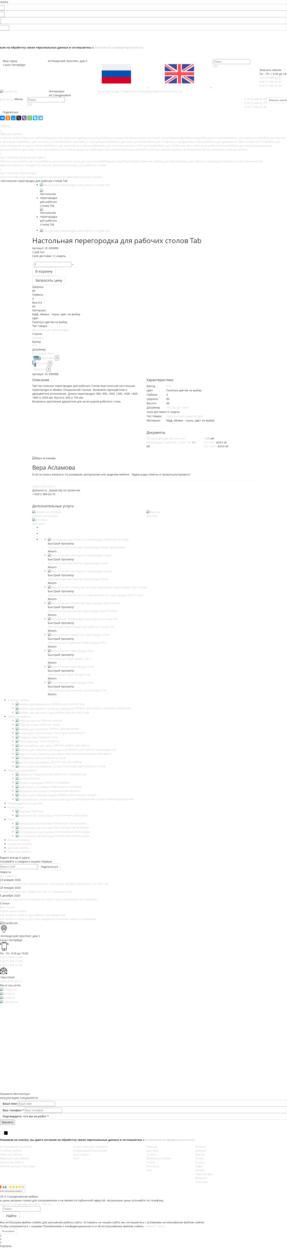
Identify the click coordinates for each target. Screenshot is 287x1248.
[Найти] (215, 66)
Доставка (48, 358)
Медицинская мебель (59, 138)
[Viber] (24, 118)
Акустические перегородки (50, 330)
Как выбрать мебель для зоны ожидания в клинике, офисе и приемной (48, 919)
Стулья (163, 138)
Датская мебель (110, 149)
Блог (149, 1170)
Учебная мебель (11, 138)
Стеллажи (221, 138)
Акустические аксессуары (56, 177)
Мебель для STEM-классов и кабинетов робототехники (191, 145)
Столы (154, 138)
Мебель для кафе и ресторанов (32, 149)
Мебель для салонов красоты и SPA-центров (125, 145)
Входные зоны (113, 161)
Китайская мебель (209, 149)
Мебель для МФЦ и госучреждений (86, 142)
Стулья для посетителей (87, 161)
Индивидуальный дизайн (91, 138)
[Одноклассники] (7, 118)
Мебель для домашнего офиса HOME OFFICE (235, 142)
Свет (127, 138)
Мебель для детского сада (17, 1166)
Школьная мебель (12, 1162)
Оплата (42, 363)
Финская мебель (64, 149)
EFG (34, 345)
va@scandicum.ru (44, 486)
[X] (18, 118)
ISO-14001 (210, 446)
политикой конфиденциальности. (119, 47)
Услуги (150, 1162)
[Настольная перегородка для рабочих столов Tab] (75, 185)
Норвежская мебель (183, 149)
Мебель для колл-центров (127, 142)
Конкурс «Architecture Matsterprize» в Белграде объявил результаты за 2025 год (54, 884)
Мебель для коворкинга (244, 138)
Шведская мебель (87, 149)
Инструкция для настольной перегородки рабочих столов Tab (168, 440)
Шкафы (180, 138)
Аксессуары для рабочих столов (83, 165)
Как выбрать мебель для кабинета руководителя (33, 915)
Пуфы (171, 138)
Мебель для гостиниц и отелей (41, 142)
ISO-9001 (209, 442)
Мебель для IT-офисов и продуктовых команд (175, 142)
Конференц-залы (19, 165)
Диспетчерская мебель (46, 165)
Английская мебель (235, 149)
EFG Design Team (43, 353)
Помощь (152, 1146)
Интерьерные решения (16, 1146)
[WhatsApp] (29, 118)
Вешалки (209, 138)
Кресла (145, 138)
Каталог (200, 1146)
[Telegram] (40, 118)
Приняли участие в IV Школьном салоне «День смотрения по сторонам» (49, 899)
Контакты (152, 1166)
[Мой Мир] (13, 118)
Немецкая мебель (132, 149)
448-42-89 (270, 78)
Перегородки (194, 138)
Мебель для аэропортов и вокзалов (71, 145)
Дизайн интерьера (45, 516)
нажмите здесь (155, 1226)
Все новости (8, 876)
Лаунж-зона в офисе (13, 911)
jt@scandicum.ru (12, 981)
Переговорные (133, 161)
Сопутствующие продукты (91, 1146)
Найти (11, 1215)
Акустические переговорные (19, 177)
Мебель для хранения (56, 161)
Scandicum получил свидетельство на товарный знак (36, 891)
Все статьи (7, 907)
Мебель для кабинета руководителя (202, 161)
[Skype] (35, 118)
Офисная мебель (33, 138)
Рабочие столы (31, 161)
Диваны (135, 138)
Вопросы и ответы (158, 1158)
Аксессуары (116, 138)
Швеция (37, 338)
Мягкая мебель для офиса (160, 161)
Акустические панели (87, 177)
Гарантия (39, 369)
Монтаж (151, 516)
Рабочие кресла (10, 161)
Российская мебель (157, 149)
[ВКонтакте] (2, 118)
